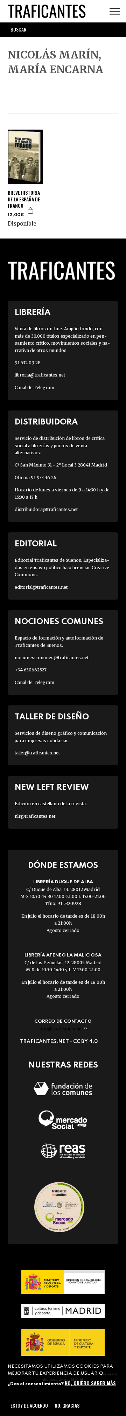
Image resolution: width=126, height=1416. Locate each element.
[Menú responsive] (114, 11)
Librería (32, 313)
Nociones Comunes (59, 622)
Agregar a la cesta (31, 210)
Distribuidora (46, 422)
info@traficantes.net (63, 1028)
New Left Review (52, 787)
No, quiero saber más (90, 1383)
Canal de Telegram (34, 387)
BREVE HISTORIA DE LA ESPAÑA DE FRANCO (24, 199)
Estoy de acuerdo (29, 1405)
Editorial (36, 544)
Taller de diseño (52, 717)
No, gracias (67, 1405)
